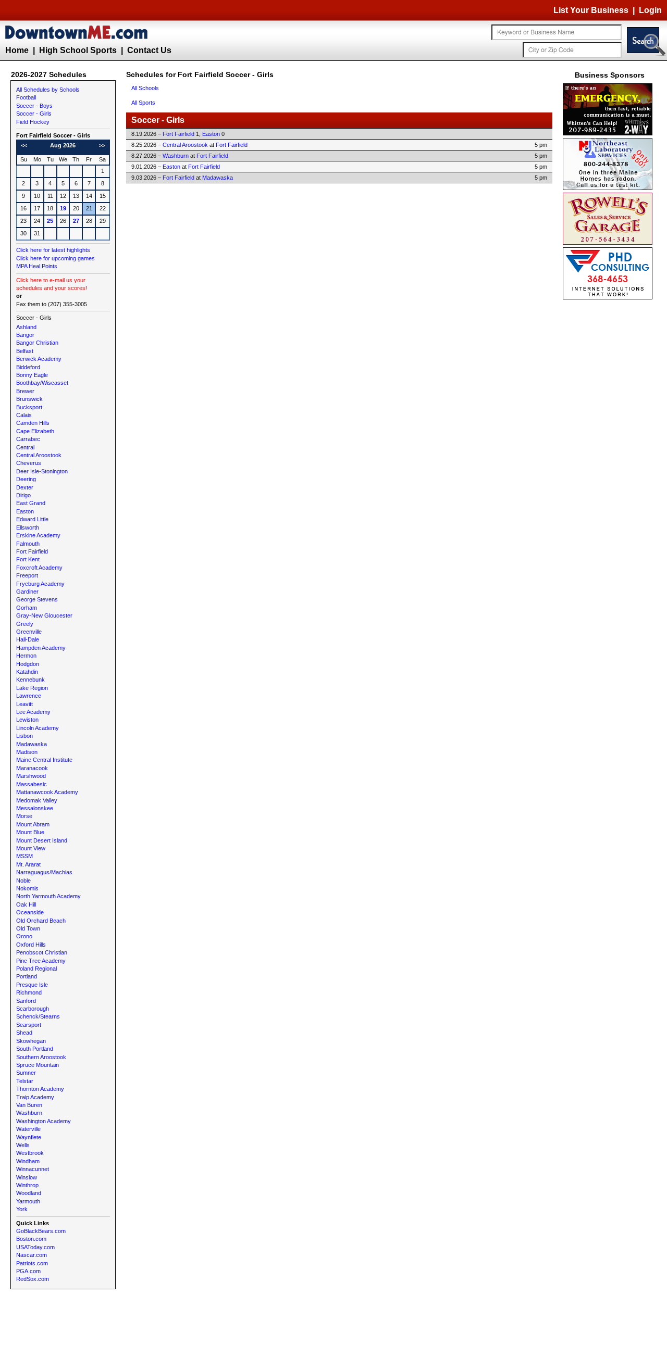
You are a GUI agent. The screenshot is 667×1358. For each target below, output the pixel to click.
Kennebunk (30, 679)
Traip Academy (35, 1097)
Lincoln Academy (37, 728)
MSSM (24, 856)
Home (17, 50)
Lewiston (27, 719)
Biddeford (28, 367)
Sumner (26, 1073)
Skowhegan (31, 1041)
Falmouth (28, 543)
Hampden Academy (41, 648)
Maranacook (32, 768)
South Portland (34, 1049)
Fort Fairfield (32, 551)
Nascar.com (31, 1255)
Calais (24, 415)
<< (24, 145)
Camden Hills (33, 423)
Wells (23, 1145)
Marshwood (31, 776)
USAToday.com (35, 1247)
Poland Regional (36, 968)
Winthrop (27, 1185)
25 (50, 221)
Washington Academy (43, 1121)
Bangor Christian (37, 343)
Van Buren (29, 1105)
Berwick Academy (38, 359)
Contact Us (149, 50)
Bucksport (29, 407)
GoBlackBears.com (41, 1231)
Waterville (28, 1129)
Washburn (29, 1113)
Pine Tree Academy (41, 961)
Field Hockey (33, 122)
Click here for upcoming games (55, 258)
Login (650, 10)
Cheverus (28, 463)
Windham (28, 1161)
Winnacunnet (32, 1169)
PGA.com (28, 1271)
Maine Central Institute (44, 760)
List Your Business (590, 10)
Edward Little (32, 519)
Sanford (26, 1001)
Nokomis (27, 888)
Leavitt (24, 704)
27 (76, 221)
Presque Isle (32, 985)
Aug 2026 (63, 145)
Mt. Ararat (28, 864)
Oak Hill (26, 904)
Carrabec (28, 439)
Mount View (30, 848)
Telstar (24, 1081)
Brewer (25, 391)
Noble (23, 880)
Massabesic (31, 784)
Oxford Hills (31, 944)
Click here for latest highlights (53, 250)
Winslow (26, 1177)
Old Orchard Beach (41, 920)
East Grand (30, 503)
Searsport (28, 1025)
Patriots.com (32, 1263)
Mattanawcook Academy (47, 792)
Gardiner (27, 591)
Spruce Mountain (37, 1065)
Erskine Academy (38, 535)
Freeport (27, 575)
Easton (25, 511)
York (22, 1209)
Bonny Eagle (32, 375)
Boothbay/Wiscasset (42, 383)
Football (26, 97)
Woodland (28, 1193)
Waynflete (28, 1137)
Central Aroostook (38, 455)
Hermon (26, 655)
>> (102, 145)
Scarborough (32, 1008)
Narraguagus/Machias (44, 872)
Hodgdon (27, 664)
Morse (24, 816)
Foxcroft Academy (39, 567)
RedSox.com (32, 1279)
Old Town (28, 928)
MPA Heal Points (36, 266)
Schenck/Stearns (38, 1016)
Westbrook (30, 1153)
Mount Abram (33, 824)
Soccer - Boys (34, 106)
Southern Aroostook (41, 1057)
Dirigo (23, 495)
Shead (24, 1032)
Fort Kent (28, 559)
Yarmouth (28, 1201)
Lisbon (24, 736)
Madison (27, 752)
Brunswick (29, 399)
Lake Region (32, 688)
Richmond (29, 992)
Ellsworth (27, 527)
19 (63, 208)
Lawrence (28, 696)
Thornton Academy (40, 1089)
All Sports (143, 102)
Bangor (25, 335)
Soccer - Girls (34, 113)
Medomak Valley (36, 800)
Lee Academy (33, 712)
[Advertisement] (609, 458)
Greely (24, 624)
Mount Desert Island (41, 840)
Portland (26, 976)
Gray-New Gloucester (44, 615)
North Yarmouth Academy (48, 896)
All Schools (145, 88)
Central (25, 447)
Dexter (24, 487)
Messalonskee (34, 808)
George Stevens (37, 599)
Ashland (26, 327)
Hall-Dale (27, 639)
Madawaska (31, 744)
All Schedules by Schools (48, 89)
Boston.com (31, 1239)
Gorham (26, 608)
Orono (24, 936)
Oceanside (30, 912)
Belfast (24, 351)
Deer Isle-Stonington (42, 471)
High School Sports (78, 50)
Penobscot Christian (41, 952)
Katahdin (27, 672)
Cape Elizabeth (35, 431)
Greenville (29, 631)
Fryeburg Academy (40, 584)
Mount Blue (30, 832)
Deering (26, 479)
